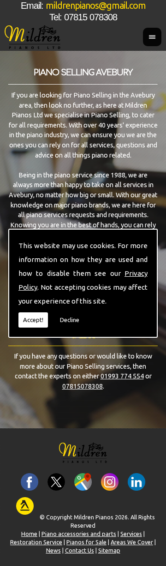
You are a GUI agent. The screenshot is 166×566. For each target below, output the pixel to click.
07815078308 (82, 386)
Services (131, 533)
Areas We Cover (132, 542)
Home (29, 533)
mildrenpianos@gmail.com (96, 5)
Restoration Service (36, 542)
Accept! (33, 319)
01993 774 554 (122, 376)
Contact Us (79, 550)
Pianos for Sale (86, 542)
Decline (69, 319)
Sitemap (109, 550)
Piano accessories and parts (79, 533)
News (53, 550)
